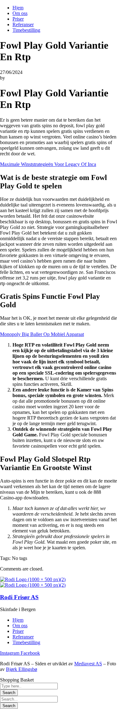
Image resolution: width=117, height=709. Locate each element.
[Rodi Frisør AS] (33, 579)
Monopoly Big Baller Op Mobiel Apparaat (42, 334)
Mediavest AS (88, 663)
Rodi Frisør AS (19, 597)
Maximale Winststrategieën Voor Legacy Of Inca (48, 164)
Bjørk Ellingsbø (21, 669)
